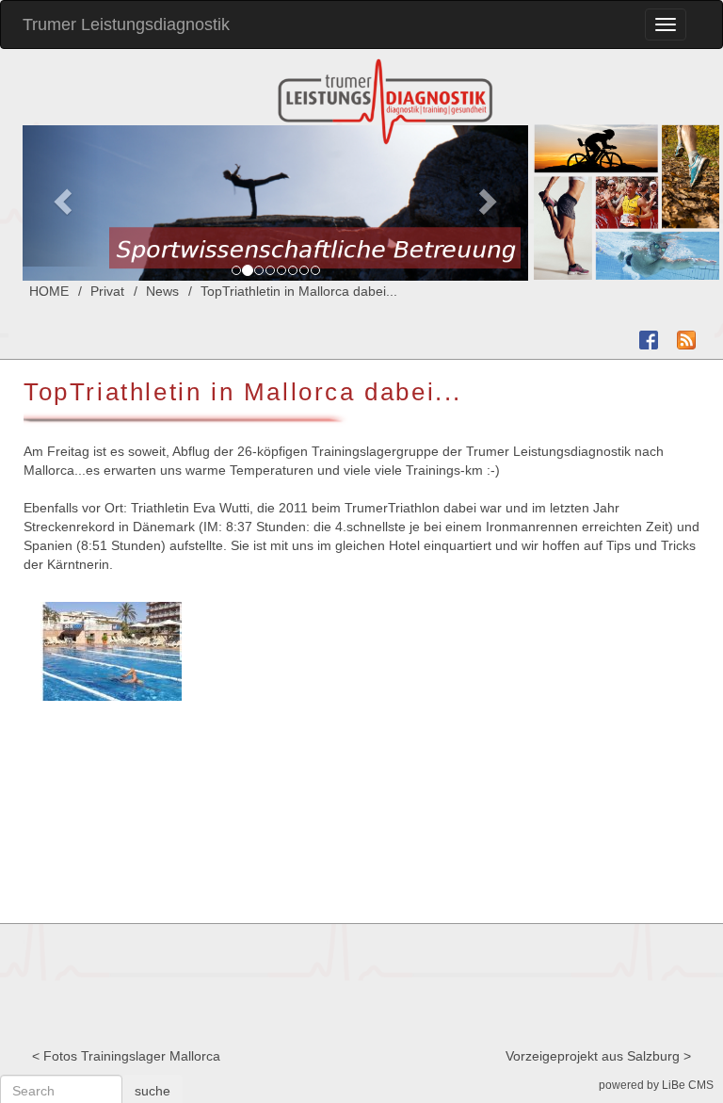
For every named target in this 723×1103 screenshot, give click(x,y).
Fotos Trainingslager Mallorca (131, 1055)
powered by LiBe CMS (656, 1085)
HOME (49, 291)
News (162, 291)
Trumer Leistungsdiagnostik (126, 24)
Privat (107, 291)
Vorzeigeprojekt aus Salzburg (593, 1055)
